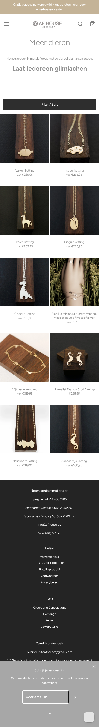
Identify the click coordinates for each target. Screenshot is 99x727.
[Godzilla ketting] (24, 282)
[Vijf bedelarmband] (24, 357)
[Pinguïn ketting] (74, 210)
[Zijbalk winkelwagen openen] (92, 24)
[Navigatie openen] (6, 24)
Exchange (49, 614)
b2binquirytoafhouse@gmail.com (49, 652)
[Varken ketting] (24, 138)
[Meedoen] (75, 697)
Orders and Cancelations (49, 607)
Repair (49, 620)
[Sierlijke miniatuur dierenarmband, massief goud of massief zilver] (74, 282)
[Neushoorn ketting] (24, 429)
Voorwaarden (49, 576)
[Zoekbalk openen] (80, 24)
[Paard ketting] (24, 210)
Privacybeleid (50, 582)
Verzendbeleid (49, 556)
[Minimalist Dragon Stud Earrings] (74, 357)
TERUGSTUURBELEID (49, 563)
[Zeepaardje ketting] (74, 429)
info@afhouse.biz (49, 524)
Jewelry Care (49, 626)
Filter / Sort (49, 104)
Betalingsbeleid (49, 569)
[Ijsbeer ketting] (74, 138)
